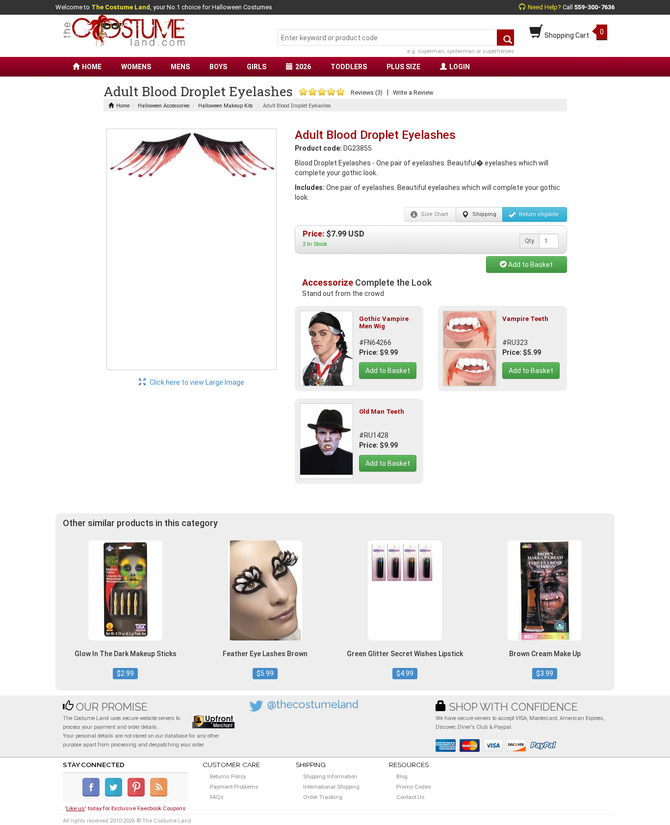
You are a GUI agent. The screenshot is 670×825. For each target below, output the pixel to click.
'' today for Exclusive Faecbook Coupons (125, 808)
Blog (402, 776)
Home (122, 106)
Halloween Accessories (164, 106)
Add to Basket (530, 264)
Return (538, 214)
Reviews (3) (367, 92)
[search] (505, 37)
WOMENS (136, 67)
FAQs (217, 797)
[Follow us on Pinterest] (138, 794)
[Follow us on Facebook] (92, 794)
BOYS (218, 67)
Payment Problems (234, 786)
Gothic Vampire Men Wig (384, 322)
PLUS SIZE (403, 67)
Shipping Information (330, 776)
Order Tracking (322, 797)
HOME (92, 67)
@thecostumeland (313, 704)
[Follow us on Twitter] (115, 794)
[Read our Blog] (159, 794)
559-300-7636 (594, 7)
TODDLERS (349, 67)
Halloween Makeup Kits (225, 106)
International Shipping (331, 786)
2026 (303, 67)
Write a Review (413, 92)
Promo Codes (413, 786)
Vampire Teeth (525, 318)
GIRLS (256, 67)
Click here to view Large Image (196, 382)
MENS (180, 67)
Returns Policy (228, 776)
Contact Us (410, 797)
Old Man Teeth (381, 411)
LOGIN (459, 67)
